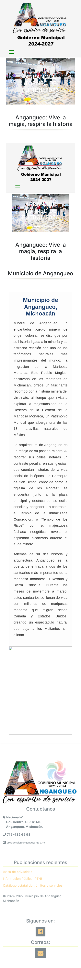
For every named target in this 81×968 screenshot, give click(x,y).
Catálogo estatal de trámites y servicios (33, 885)
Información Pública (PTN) (22, 879)
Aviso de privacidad (17, 872)
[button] (11, 81)
